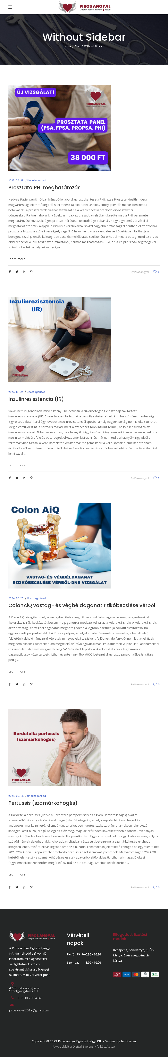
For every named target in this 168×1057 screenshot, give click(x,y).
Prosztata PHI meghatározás (44, 187)
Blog (78, 46)
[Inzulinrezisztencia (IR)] (59, 339)
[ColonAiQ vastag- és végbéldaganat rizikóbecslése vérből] (59, 545)
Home (67, 46)
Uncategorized (36, 180)
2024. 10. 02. (15, 392)
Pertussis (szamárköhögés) (43, 803)
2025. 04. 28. (16, 180)
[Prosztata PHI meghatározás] (59, 128)
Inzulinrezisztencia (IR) (36, 399)
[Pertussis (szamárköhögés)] (54, 747)
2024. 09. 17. (16, 598)
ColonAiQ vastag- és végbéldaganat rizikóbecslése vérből (81, 605)
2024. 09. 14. (16, 796)
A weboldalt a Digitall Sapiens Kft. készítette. (84, 1046)
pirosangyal (141, 272)
